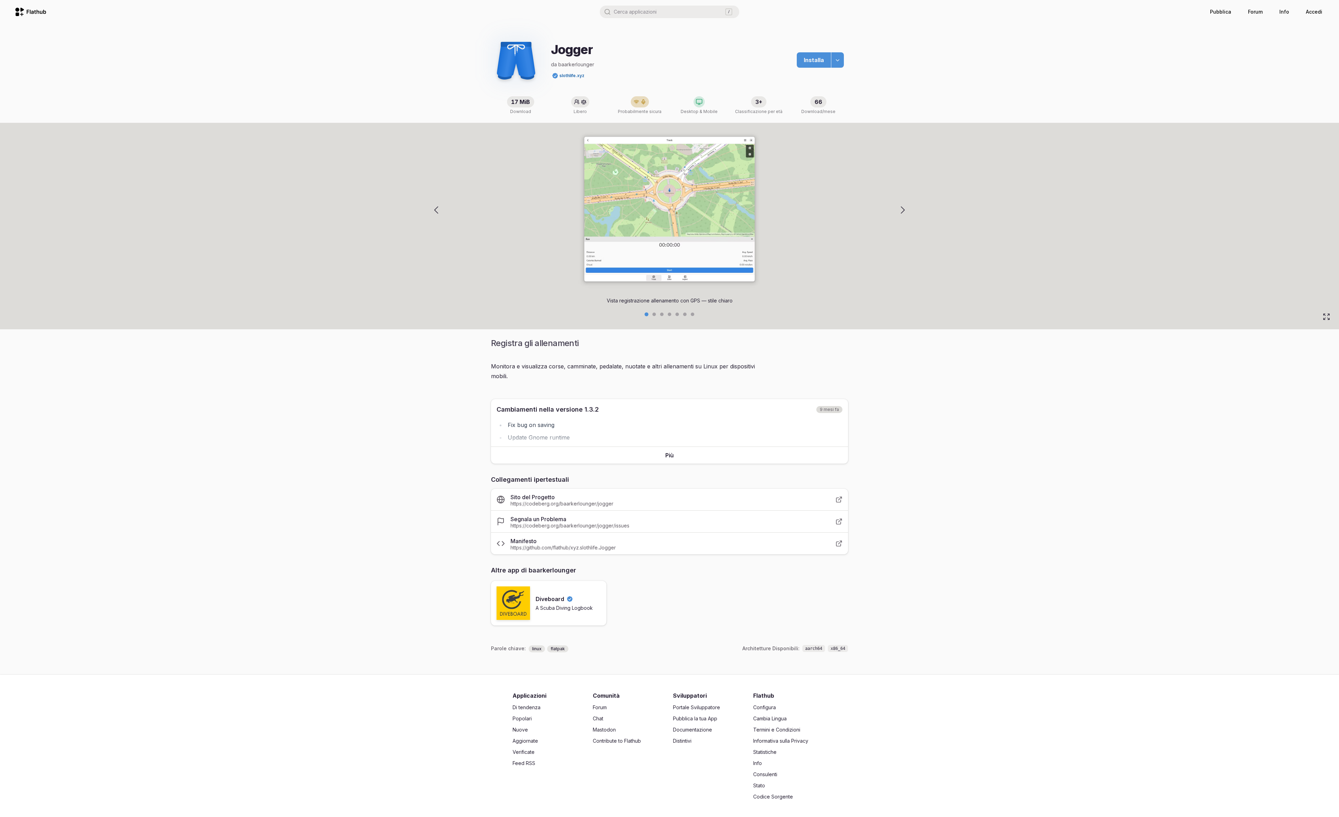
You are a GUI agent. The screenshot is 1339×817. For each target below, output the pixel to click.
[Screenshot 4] (677, 314)
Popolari (522, 718)
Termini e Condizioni (776, 730)
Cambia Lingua (770, 718)
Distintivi (682, 741)
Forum (1255, 12)
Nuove (520, 730)
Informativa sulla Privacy (780, 741)
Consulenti (765, 774)
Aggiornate (525, 741)
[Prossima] (903, 210)
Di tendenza (526, 707)
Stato (759, 785)
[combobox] (669, 12)
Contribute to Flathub (617, 741)
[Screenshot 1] (654, 314)
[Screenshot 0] (647, 314)
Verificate (524, 752)
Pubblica (1220, 12)
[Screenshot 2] (662, 314)
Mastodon (604, 730)
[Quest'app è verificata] (555, 76)
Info (1284, 12)
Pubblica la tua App (695, 718)
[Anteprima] (436, 210)
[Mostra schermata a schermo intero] (1326, 316)
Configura (764, 707)
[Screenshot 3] (669, 314)
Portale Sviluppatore (696, 707)
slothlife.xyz (571, 75)
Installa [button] (814, 60)
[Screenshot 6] (692, 314)
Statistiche (765, 752)
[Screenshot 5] (685, 314)
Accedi (1314, 12)
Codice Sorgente (773, 797)
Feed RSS (524, 763)
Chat (598, 718)
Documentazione (692, 730)
